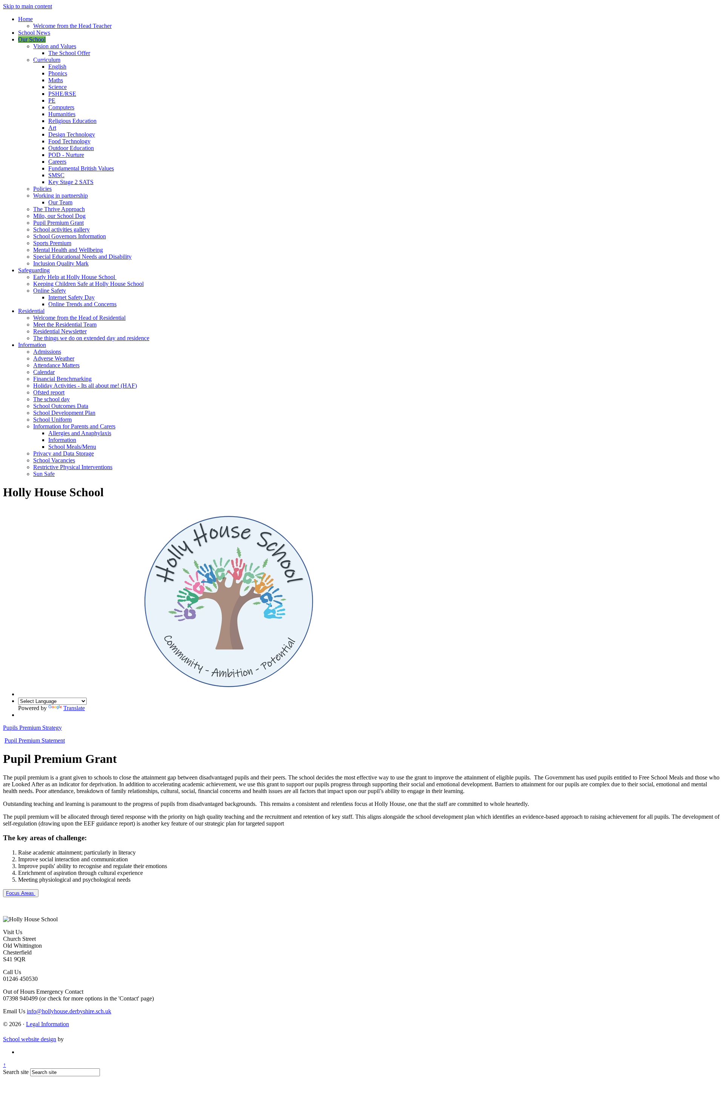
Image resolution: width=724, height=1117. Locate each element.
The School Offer (69, 53)
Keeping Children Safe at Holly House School (88, 284)
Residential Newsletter (60, 331)
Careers (57, 161)
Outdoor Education (71, 148)
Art (52, 127)
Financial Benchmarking (62, 379)
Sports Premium (52, 243)
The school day (51, 399)
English (57, 66)
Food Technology (69, 141)
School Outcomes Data (60, 406)
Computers (61, 107)
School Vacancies (54, 460)
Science (57, 87)
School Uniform (52, 419)
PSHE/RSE (62, 94)
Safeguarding (34, 270)
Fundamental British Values (81, 168)
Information (32, 345)
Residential (31, 311)
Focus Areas (20, 893)
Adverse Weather (53, 358)
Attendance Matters (56, 365)
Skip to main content (27, 6)
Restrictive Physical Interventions (72, 467)
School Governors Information (69, 236)
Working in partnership (60, 195)
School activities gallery (61, 229)
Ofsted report (48, 392)
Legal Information (47, 1024)
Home (25, 19)
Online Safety (49, 290)
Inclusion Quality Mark (61, 263)
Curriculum (46, 60)
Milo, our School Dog (59, 216)
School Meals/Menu (72, 446)
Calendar (44, 372)
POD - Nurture (66, 155)
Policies (42, 189)
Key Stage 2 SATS (71, 182)
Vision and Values (54, 46)
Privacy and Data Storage (63, 453)
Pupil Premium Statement (35, 740)
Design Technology (71, 134)
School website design (29, 1039)
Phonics (57, 73)
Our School (32, 39)
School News (34, 32)
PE (51, 100)
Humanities (61, 114)
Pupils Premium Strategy (32, 727)
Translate (74, 708)
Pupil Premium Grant (58, 222)
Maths (55, 80)
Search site (16, 1072)
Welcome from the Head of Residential (79, 318)
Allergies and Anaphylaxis (79, 433)
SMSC (56, 175)
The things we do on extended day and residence (91, 338)
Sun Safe (44, 474)
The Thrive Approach (59, 209)
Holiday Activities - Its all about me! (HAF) (85, 385)
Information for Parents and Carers (74, 426)
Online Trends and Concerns (82, 304)
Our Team (60, 202)
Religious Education (72, 121)
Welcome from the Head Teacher (72, 26)
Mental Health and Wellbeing (68, 250)
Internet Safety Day (71, 297)
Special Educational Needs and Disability (82, 256)
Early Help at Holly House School (75, 277)
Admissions (47, 351)
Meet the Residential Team (65, 324)
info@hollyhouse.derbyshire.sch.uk (69, 1011)
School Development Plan (64, 413)
